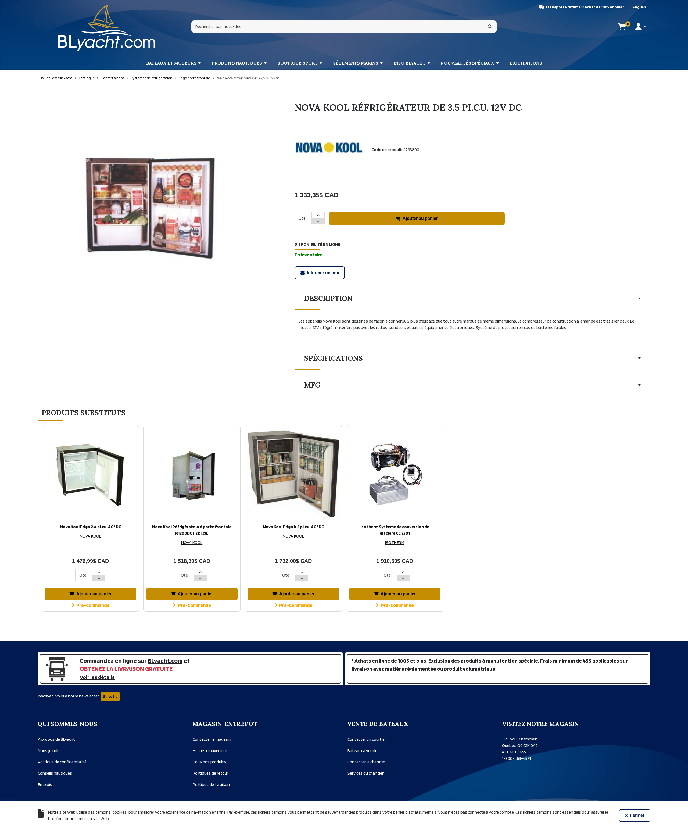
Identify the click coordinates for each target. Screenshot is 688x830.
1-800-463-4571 (516, 758)
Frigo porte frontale (194, 78)
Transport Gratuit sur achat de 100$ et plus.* (585, 7)
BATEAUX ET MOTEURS (171, 63)
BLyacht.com (165, 660)
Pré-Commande (92, 605)
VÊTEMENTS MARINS (355, 63)
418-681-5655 (514, 751)
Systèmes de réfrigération (151, 78)
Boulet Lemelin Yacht (56, 78)
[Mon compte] (640, 26)
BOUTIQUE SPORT (297, 63)
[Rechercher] (489, 27)
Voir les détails (97, 677)
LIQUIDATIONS (526, 63)
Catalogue (87, 78)
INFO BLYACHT (409, 63)
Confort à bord (112, 78)
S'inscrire (110, 696)
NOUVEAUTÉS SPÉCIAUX (467, 63)
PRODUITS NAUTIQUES (237, 63)
